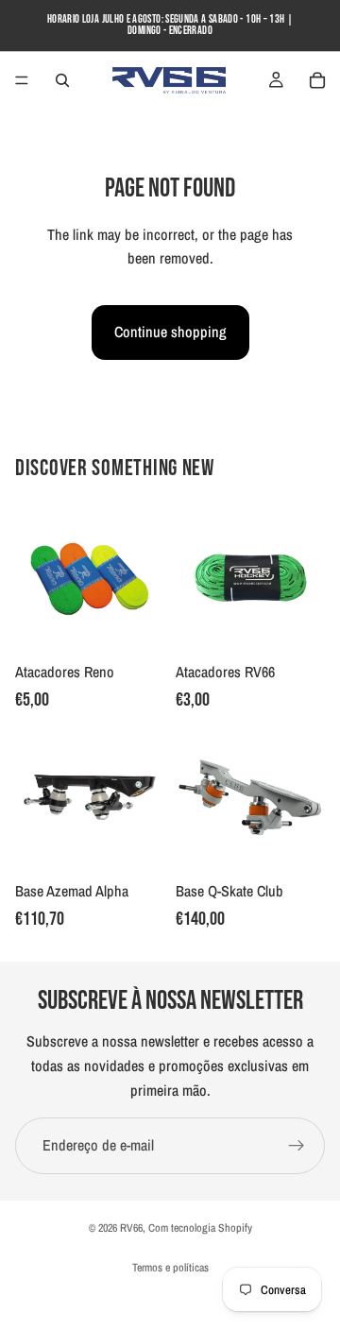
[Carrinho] (317, 80)
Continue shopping (170, 331)
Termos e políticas (170, 1267)
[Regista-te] (296, 1146)
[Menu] (21, 80)
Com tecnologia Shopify (200, 1228)
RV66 (131, 1228)
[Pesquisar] (62, 80)
